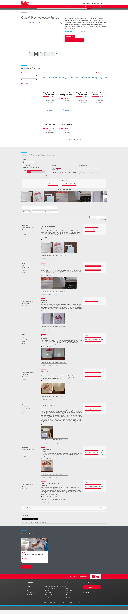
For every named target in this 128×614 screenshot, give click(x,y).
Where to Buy (100, 3)
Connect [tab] (102, 7)
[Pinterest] (97, 592)
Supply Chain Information (56, 602)
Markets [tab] (85, 7)
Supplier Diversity (68, 590)
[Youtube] (94, 592)
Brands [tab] (78, 7)
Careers (88, 3)
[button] (70, 36)
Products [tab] (70, 7)
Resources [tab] (94, 7)
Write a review (81, 31)
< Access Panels (24, 12)
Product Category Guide (50, 588)
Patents (42, 602)
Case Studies (30, 592)
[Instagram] (89, 592)
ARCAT (28, 597)
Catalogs (47, 597)
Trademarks (47, 602)
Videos (28, 588)
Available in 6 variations (74, 40)
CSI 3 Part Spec (48, 592)
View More (27, 567)
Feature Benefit (29, 76)
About (83, 3)
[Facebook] (83, 592)
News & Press (67, 592)
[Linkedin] (92, 592)
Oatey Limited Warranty (50, 595)
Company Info (67, 582)
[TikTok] (100, 592)
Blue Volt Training (31, 595)
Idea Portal (66, 595)
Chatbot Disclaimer (83, 602)
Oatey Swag (67, 597)
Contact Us (93, 3)
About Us (66, 586)
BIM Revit (47, 590)
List (54, 73)
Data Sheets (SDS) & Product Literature (54, 586)
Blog (28, 590)
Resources (30, 582)
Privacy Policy (65, 602)
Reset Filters (24, 83)
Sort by (98, 73)
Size (29, 80)
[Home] (25, 3)
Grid (50, 73)
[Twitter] (86, 592)
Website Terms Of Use (73, 602)
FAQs (28, 586)
